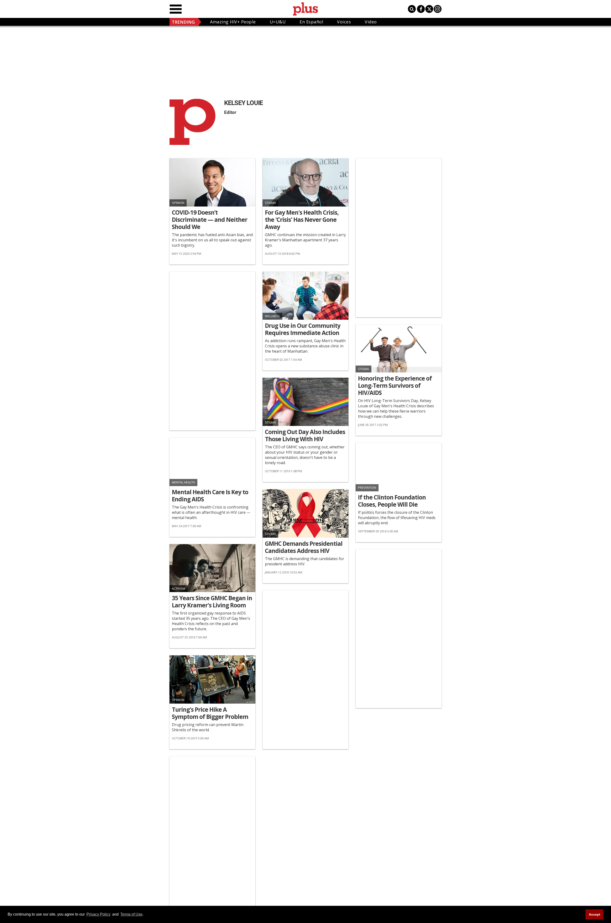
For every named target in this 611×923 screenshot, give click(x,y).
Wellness (272, 316)
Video (371, 22)
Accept (594, 914)
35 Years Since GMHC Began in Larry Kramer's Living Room (212, 601)
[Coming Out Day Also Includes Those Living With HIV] (305, 402)
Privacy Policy (98, 914)
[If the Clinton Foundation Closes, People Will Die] (399, 467)
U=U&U (278, 22)
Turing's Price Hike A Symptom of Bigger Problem (210, 713)
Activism (178, 589)
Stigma (270, 203)
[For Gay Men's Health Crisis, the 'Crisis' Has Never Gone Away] (305, 182)
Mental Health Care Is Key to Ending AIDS (210, 495)
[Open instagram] (438, 9)
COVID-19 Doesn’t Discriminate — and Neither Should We (209, 219)
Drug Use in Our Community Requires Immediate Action (302, 329)
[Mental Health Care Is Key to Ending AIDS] (212, 462)
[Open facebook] (421, 9)
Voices (344, 22)
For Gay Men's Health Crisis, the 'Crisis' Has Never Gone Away (302, 219)
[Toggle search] (412, 9)
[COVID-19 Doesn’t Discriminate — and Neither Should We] (212, 182)
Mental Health (183, 482)
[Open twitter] (429, 9)
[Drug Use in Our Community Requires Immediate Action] (305, 296)
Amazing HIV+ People (233, 22)
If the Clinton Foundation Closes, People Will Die (392, 501)
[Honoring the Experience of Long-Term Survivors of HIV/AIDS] (399, 348)
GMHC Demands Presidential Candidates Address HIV (303, 547)
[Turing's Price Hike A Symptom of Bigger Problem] (212, 679)
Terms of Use (131, 914)
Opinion (178, 203)
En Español (311, 22)
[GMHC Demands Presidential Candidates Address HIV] (305, 513)
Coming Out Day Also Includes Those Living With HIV (305, 435)
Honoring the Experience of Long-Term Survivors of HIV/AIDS (395, 385)
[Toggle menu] (175, 9)
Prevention (367, 488)
